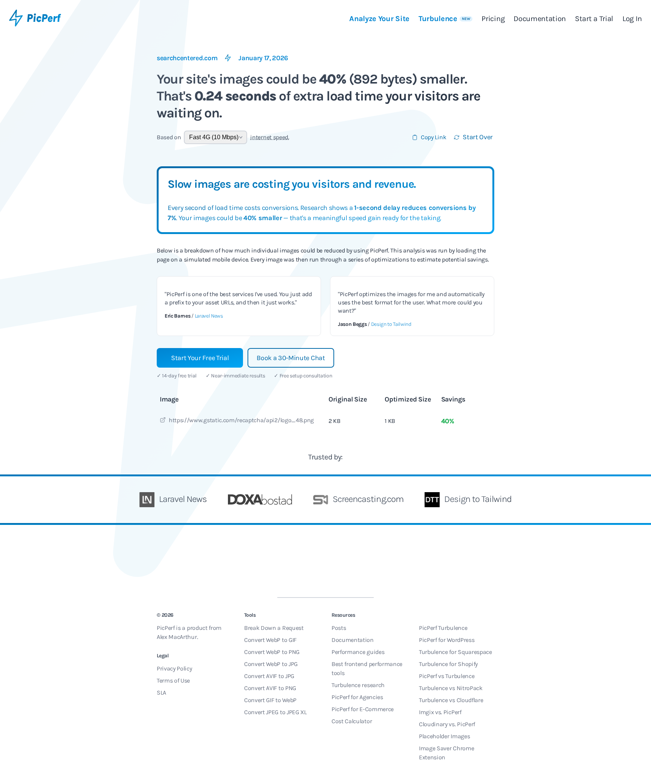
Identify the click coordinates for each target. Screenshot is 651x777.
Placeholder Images (444, 736)
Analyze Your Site (379, 18)
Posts (339, 627)
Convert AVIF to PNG (270, 688)
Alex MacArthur (177, 636)
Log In (632, 18)
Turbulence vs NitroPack (451, 688)
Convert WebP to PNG (272, 651)
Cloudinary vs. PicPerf (447, 724)
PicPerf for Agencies (357, 697)
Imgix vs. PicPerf (440, 712)
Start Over (478, 137)
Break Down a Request (274, 627)
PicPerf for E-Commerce (363, 709)
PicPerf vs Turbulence (446, 676)
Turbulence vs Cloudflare (451, 700)
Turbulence (445, 18)
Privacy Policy (174, 668)
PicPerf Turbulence (443, 627)
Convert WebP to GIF (270, 639)
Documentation (539, 18)
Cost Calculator (352, 721)
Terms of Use (173, 680)
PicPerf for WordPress (446, 639)
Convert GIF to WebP (270, 700)
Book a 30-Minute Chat (291, 358)
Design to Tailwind (391, 324)
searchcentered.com (187, 58)
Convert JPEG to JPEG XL (275, 712)
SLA (161, 692)
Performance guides (358, 651)
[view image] (163, 421)
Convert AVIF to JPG (269, 676)
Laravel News (209, 316)
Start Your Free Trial (200, 358)
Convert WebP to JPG (271, 664)
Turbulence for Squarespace (455, 651)
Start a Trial (594, 18)
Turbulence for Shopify (448, 664)
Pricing (492, 18)
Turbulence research (358, 685)
